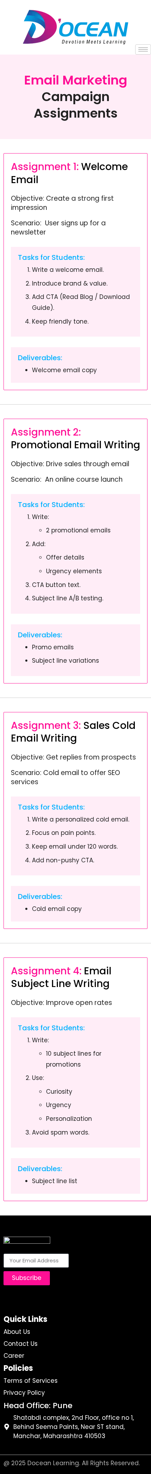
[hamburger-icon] (143, 49)
